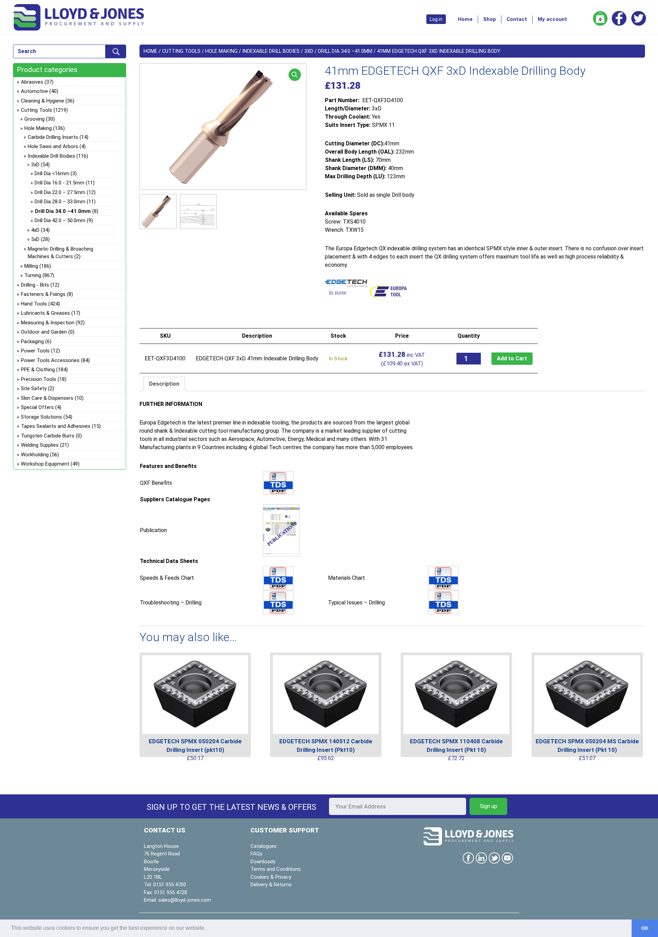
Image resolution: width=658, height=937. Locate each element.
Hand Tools (34, 304)
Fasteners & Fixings (43, 294)
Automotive (34, 91)
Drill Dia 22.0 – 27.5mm (60, 192)
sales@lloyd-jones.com (184, 900)
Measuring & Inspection (47, 323)
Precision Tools (38, 379)
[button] (295, 75)
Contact (517, 19)
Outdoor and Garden (44, 332)
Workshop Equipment (45, 464)
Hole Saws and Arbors (53, 146)
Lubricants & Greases (45, 313)
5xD (35, 239)
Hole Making (221, 51)
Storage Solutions (41, 417)
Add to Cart (512, 358)
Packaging (32, 341)
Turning (32, 275)
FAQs (257, 854)
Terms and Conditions (276, 869)
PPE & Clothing (38, 370)
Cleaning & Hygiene (42, 101)
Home (465, 19)
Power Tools (35, 351)
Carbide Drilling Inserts (53, 137)
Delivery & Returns (271, 884)
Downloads (263, 861)
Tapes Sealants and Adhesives (55, 426)
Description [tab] (164, 384)
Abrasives (32, 82)
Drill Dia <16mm (52, 173)
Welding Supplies (40, 445)
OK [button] (644, 928)
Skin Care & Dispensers (47, 398)
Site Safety (34, 388)
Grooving (34, 119)
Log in (436, 19)
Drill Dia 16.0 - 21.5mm (59, 183)
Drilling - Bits (35, 285)
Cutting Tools (181, 51)
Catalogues (264, 846)
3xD (308, 51)
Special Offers (37, 407)
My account (552, 19)
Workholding (35, 455)
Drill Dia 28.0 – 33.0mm (60, 202)
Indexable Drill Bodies (271, 51)
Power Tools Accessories (50, 360)
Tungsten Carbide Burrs (47, 436)
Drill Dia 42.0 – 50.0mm (60, 220)
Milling (31, 266)
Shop (489, 19)
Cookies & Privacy (271, 877)
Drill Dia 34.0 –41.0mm (345, 51)
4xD (35, 230)
